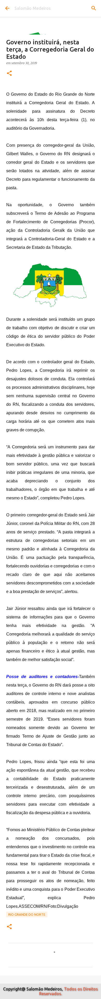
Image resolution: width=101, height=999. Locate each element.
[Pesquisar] (94, 8)
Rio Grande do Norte (26, 914)
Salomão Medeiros (33, 8)
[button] (9, 73)
